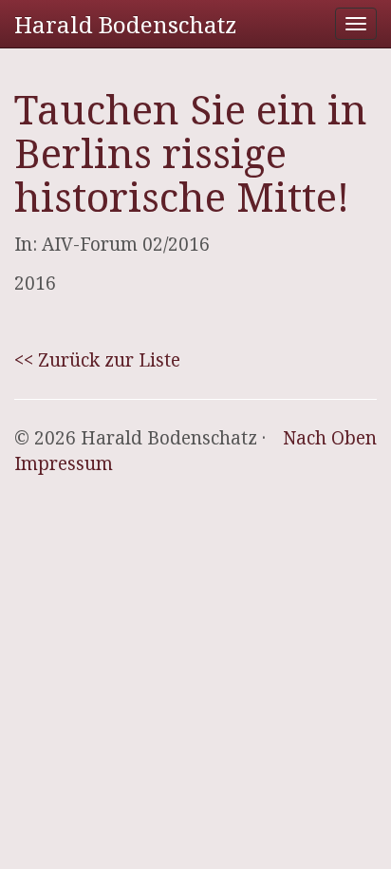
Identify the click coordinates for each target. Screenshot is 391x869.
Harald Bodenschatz (125, 24)
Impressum (63, 463)
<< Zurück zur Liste (97, 360)
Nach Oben (330, 437)
